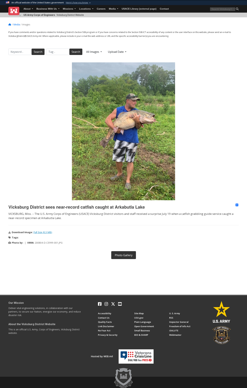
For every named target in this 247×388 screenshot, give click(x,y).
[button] (78, 2)
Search (38, 52)
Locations (85, 9)
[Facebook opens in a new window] (99, 304)
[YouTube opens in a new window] (120, 304)
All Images (93, 52)
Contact (164, 9)
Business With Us (46, 9)
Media (112, 9)
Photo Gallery (123, 255)
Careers (101, 9)
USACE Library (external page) (139, 9)
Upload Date (116, 52)
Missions (68, 9)
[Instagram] (106, 304)
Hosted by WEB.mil (102, 356)
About (27, 9)
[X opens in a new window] (113, 304)
